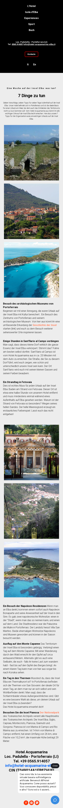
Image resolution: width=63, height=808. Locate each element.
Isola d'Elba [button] (31, 12)
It (28, 64)
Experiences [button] (31, 18)
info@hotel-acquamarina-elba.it (39, 44)
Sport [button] (31, 24)
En (34, 64)
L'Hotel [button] (31, 6)
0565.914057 (17, 44)
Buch (31, 30)
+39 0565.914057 (35, 761)
